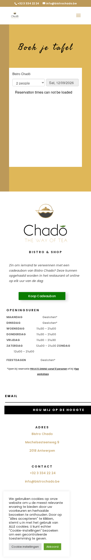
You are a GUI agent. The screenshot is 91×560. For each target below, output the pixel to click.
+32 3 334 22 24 (43, 473)
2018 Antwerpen (42, 450)
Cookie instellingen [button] (25, 547)
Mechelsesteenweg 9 (42, 442)
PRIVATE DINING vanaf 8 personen (48, 368)
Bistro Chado (42, 434)
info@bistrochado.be (42, 481)
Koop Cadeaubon (42, 296)
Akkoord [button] (52, 547)
